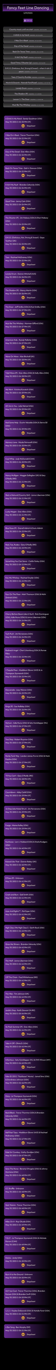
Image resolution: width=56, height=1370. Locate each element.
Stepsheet (31, 125)
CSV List (29, 20)
